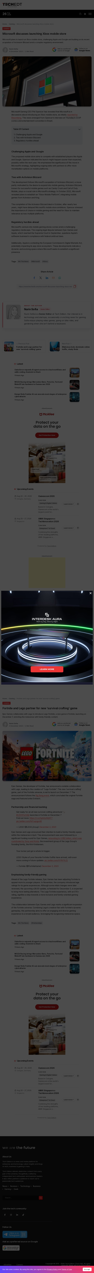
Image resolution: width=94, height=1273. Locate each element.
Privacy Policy (52, 1269)
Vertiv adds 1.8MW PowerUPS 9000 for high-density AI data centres (67, 671)
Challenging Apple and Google (29, 134)
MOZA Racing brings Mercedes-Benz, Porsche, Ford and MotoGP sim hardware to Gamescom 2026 (38, 383)
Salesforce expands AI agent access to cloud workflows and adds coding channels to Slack (40, 371)
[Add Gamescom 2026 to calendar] (77, 504)
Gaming (12, 24)
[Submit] (41, 1198)
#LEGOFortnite (22, 815)
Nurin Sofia (13, 49)
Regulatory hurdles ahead (27, 141)
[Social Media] (5, 1214)
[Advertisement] (47, 572)
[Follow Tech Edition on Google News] (82, 50)
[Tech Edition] (12, 5)
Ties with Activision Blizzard (28, 137)
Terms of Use (67, 1269)
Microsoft (36, 261)
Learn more (69, 503)
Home (4, 24)
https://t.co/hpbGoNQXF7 (41, 818)
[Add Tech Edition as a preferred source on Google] (61, 50)
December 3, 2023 (50, 866)
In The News (24, 261)
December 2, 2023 (47, 827)
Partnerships (37, 923)
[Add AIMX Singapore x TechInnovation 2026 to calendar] (77, 527)
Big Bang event (42, 795)
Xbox (46, 261)
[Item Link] (74, 372)
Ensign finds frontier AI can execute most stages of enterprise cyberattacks (40, 395)
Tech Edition (51, 546)
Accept (87, 1269)
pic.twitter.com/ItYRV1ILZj (56, 860)
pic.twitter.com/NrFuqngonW (29, 821)
